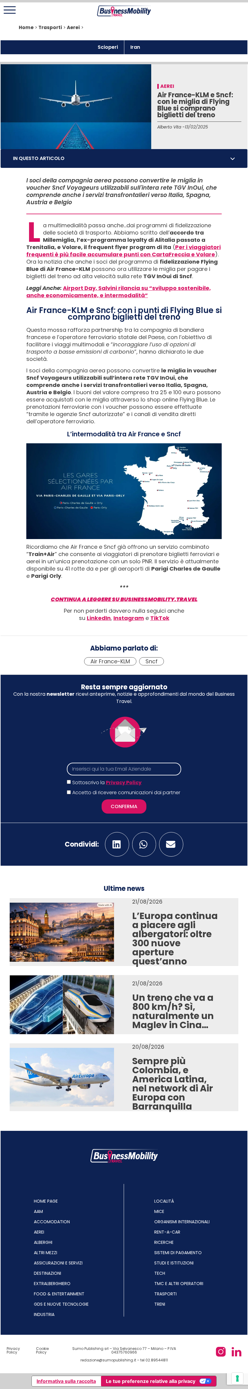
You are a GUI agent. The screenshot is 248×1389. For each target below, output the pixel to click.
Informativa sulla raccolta (66, 1381)
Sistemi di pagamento (178, 1253)
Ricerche (164, 1242)
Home (26, 27)
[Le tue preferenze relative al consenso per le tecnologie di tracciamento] (237, 1378)
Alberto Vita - (171, 127)
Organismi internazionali (182, 1222)
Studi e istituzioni (174, 1263)
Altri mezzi (45, 1253)
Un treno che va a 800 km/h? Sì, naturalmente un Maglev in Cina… (173, 1011)
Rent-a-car (167, 1232)
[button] (232, 158)
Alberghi (43, 1242)
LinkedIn (99, 618)
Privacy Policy (124, 782)
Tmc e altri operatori (178, 1284)
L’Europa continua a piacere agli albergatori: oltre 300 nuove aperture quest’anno (175, 938)
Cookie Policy (42, 1350)
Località (164, 1201)
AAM (38, 1211)
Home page (46, 1201)
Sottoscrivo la (107, 782)
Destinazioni (47, 1273)
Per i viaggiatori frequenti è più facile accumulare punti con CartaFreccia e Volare (123, 250)
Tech (159, 1273)
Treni (159, 1304)
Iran (135, 47)
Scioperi (108, 47)
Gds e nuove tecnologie (61, 1304)
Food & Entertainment (59, 1294)
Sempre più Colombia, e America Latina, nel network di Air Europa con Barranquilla (172, 1083)
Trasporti (50, 27)
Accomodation (52, 1222)
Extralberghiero (52, 1284)
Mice (159, 1211)
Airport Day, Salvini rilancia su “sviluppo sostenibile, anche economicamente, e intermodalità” (118, 291)
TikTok (159, 618)
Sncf (151, 661)
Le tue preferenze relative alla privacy (150, 1381)
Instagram (128, 618)
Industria (44, 1314)
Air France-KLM (110, 661)
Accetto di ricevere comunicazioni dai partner (126, 792)
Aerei (73, 27)
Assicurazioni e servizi (58, 1263)
